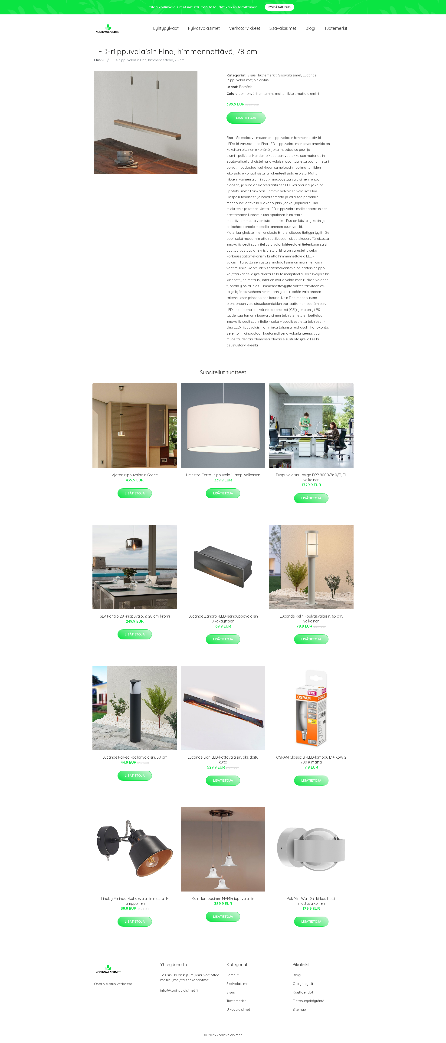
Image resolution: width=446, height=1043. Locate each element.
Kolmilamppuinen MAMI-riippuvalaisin (223, 898)
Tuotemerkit (335, 28)
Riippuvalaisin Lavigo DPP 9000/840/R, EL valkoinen (311, 477)
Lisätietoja (246, 118)
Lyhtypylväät (166, 28)
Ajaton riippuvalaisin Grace (135, 475)
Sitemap (299, 1009)
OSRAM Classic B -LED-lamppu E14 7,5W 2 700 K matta (311, 759)
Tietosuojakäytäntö (309, 1001)
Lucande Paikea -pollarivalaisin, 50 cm (134, 757)
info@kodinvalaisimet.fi (179, 990)
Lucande (310, 75)
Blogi (310, 28)
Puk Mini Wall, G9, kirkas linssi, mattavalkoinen (311, 901)
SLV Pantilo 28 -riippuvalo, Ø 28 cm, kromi (135, 616)
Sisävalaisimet (282, 28)
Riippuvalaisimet (239, 80)
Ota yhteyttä (303, 983)
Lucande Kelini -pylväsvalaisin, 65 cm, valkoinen (311, 618)
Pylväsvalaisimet (204, 28)
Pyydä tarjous (280, 7)
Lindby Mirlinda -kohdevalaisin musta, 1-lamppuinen (134, 901)
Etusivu (99, 60)
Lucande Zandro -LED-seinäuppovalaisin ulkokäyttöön (223, 618)
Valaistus (261, 80)
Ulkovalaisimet (238, 1009)
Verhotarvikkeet (244, 28)
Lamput (232, 975)
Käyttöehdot (303, 992)
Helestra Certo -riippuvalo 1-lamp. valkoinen (223, 475)
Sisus (251, 75)
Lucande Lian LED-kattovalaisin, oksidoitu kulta (223, 759)
